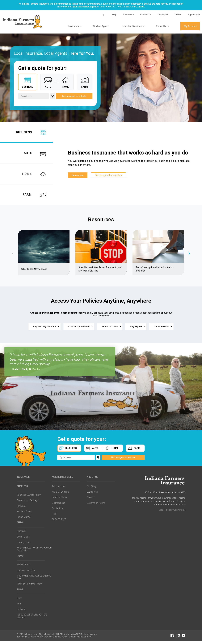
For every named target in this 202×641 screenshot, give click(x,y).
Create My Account (79, 326)
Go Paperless (161, 326)
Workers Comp (24, 511)
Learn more (78, 175)
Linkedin (178, 635)
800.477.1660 (59, 519)
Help (114, 14)
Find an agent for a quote (107, 175)
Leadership (92, 491)
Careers (90, 497)
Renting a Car (23, 542)
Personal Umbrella (26, 570)
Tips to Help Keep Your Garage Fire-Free (34, 577)
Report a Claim (110, 326)
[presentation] (13, 252)
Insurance (73, 26)
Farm (20, 589)
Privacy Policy (178, 509)
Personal (21, 531)
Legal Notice (165, 509)
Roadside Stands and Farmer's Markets (32, 616)
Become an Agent (96, 502)
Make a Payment (60, 491)
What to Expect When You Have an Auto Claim (34, 549)
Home (20, 556)
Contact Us (145, 14)
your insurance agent (85, 6)
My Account (190, 26)
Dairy (19, 598)
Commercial (23, 536)
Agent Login (194, 14)
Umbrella (21, 506)
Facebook (172, 635)
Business (22, 486)
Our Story (91, 486)
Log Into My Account (44, 326)
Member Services (132, 26)
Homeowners (23, 564)
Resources (128, 14)
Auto (20, 522)
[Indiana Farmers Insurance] (165, 480)
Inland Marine (23, 517)
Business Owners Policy (29, 494)
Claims (178, 14)
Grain (19, 603)
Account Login (59, 486)
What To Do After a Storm (29, 584)
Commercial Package (27, 500)
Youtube (183, 635)
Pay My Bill (163, 14)
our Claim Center (135, 6)
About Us (161, 26)
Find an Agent (100, 26)
